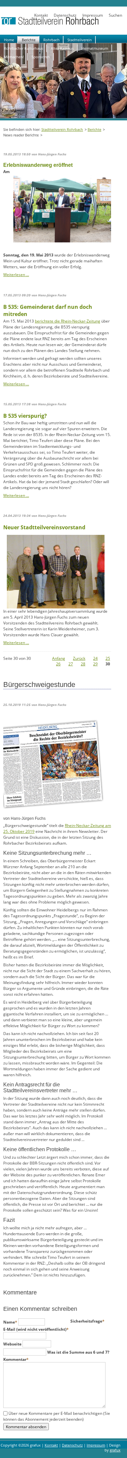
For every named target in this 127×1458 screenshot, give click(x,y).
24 (95, 658)
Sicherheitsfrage (87, 1321)
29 (95, 664)
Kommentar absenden (26, 1426)
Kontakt (41, 15)
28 (83, 664)
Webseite (12, 1344)
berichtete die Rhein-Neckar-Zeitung (67, 321)
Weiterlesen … (16, 274)
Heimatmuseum (94, 48)
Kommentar (16, 1359)
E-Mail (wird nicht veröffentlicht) (36, 1329)
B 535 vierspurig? (25, 415)
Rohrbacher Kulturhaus (23, 48)
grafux (115, 1450)
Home (9, 39)
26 (58, 664)
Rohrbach (51, 39)
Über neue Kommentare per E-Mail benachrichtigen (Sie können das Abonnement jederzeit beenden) (56, 1416)
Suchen (115, 15)
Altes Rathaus (62, 48)
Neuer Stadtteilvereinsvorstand (44, 527)
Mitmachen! (14, 56)
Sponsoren (41, 56)
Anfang (58, 658)
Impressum (92, 15)
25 (108, 658)
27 (70, 664)
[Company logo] (63, 24)
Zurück (79, 658)
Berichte (28, 39)
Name (10, 1322)
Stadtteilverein (79, 39)
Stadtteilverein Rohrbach (62, 129)
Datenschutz (65, 15)
